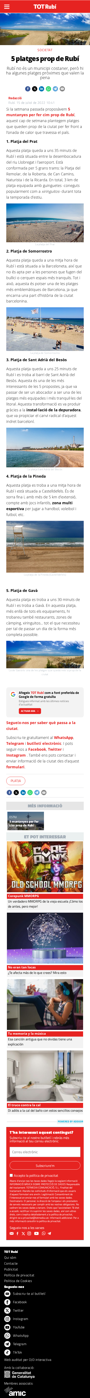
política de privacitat (43, 1175)
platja (16, 780)
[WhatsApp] (44, 1233)
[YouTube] (37, 1233)
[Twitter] (23, 1233)
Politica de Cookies (18, 1280)
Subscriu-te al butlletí (28, 1293)
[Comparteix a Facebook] (27, 88)
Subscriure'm (45, 1165)
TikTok (17, 1352)
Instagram (16, 755)
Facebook (37, 749)
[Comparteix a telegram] (55, 88)
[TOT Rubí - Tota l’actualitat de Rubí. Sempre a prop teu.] (45, 5)
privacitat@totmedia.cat (36, 1218)
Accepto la (36, 1175)
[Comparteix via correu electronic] (62, 88)
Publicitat (11, 1269)
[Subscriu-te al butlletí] (12, 1233)
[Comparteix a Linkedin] (41, 88)
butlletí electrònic (44, 743)
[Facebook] (18, 1233)
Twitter (55, 749)
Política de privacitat (19, 1275)
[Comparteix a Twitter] (34, 88)
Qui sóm (10, 1257)
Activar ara (28, 711)
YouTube (18, 1327)
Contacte (11, 1263)
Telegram (15, 743)
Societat (44, 49)
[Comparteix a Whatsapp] (48, 88)
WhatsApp (63, 737)
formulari (15, 766)
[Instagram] (29, 1233)
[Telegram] (50, 1233)
